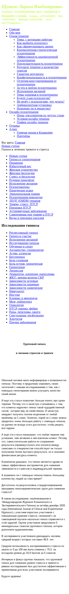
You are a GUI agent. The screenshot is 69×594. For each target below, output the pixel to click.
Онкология (16, 305)
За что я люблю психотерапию (37, 87)
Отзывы (14, 125)
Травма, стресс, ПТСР (23, 204)
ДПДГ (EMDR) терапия (24, 200)
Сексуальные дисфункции (26, 315)
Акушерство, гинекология (26, 250)
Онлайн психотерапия (23, 112)
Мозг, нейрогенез (20, 301)
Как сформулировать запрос (35, 46)
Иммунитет (16, 291)
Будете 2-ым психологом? (33, 98)
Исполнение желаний (31, 91)
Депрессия (16, 270)
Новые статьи (11, 146)
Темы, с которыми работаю (34, 39)
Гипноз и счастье (20, 236)
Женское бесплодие (22, 173)
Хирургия (15, 318)
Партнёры (23, 136)
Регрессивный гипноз (23, 232)
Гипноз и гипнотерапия (24, 159)
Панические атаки (21, 190)
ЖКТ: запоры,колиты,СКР (26, 277)
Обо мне (14, 32)
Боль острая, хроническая (26, 263)
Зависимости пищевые (24, 284)
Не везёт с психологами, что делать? (40, 101)
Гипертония (17, 267)
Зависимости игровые (23, 281)
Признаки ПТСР (20, 207)
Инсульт (14, 294)
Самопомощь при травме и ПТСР (31, 214)
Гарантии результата (30, 74)
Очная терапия (19, 36)
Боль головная (18, 260)
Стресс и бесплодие (22, 176)
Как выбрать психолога (32, 43)
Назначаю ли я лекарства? (34, 108)
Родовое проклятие (21, 180)
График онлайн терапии (32, 122)
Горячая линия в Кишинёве (35, 132)
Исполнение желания (23, 183)
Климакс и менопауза (23, 298)
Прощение (16, 162)
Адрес (13, 129)
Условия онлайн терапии (33, 118)
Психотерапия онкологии (26, 197)
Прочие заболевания (22, 322)
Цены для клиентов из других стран (40, 115)
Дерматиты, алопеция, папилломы (31, 274)
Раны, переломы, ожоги (24, 312)
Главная (14, 29)
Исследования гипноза (24, 243)
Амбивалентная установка (34, 105)
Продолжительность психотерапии (40, 63)
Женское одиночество (23, 169)
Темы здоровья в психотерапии (37, 94)
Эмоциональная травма (24, 193)
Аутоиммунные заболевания (28, 211)
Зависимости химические (26, 287)
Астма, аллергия (20, 253)
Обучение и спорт (21, 246)
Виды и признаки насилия (26, 218)
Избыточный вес (20, 166)
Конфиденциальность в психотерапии (42, 77)
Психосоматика (19, 187)
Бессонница (17, 256)
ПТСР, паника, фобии (23, 308)
